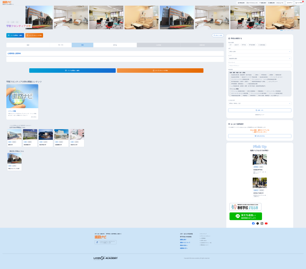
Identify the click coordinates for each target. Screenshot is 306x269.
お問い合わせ (203, 240)
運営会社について (204, 245)
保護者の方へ (184, 248)
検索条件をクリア (259, 114)
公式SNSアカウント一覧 (206, 242)
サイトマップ (203, 233)
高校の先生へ (184, 245)
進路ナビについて (185, 242)
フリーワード (231, 62)
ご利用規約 (203, 238)
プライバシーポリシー (205, 236)
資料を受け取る (261, 136)
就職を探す (183, 239)
